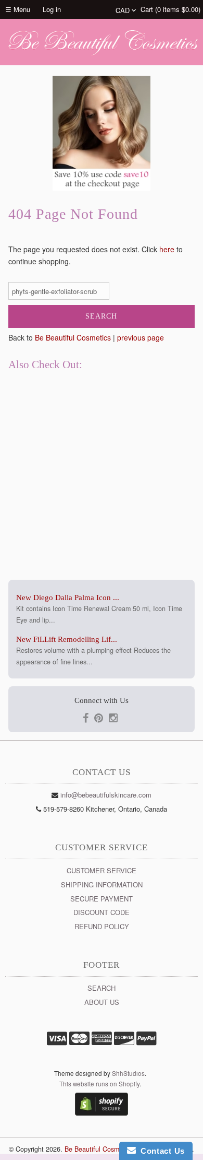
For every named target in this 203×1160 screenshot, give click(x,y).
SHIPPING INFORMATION (102, 884)
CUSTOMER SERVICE (101, 870)
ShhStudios (128, 1073)
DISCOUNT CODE (101, 912)
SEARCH (101, 988)
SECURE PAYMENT (101, 899)
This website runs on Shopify (99, 1084)
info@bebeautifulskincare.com (105, 795)
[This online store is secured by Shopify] (101, 1113)
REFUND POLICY (101, 926)
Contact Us (160, 1150)
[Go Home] (101, 55)
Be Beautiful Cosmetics (73, 337)
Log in (52, 9)
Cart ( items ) (170, 9)
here (166, 249)
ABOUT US (101, 1002)
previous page (140, 337)
